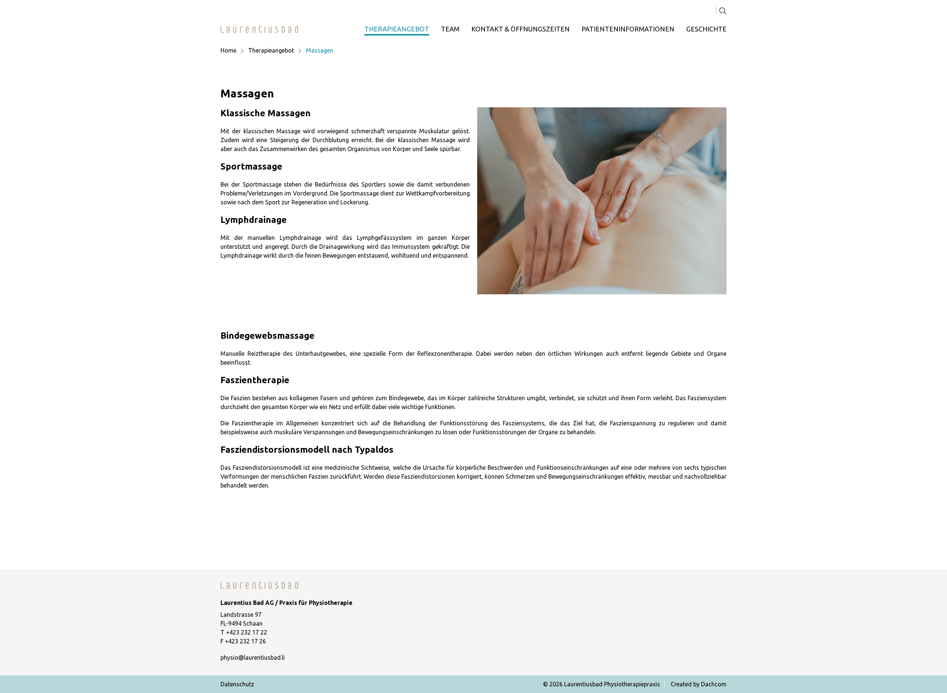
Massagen (319, 50)
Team (450, 29)
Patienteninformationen (628, 29)
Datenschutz (237, 684)
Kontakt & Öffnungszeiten (520, 29)
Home (228, 50)
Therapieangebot (396, 29)
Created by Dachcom (699, 684)
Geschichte (706, 29)
